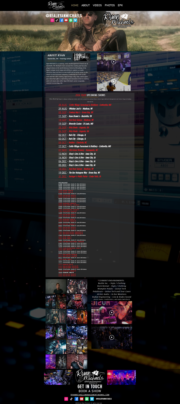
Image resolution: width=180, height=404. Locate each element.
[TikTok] (57, 20)
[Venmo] (75, 20)
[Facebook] (61, 20)
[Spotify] (70, 20)
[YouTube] (66, 20)
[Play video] (113, 61)
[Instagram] (52, 20)
